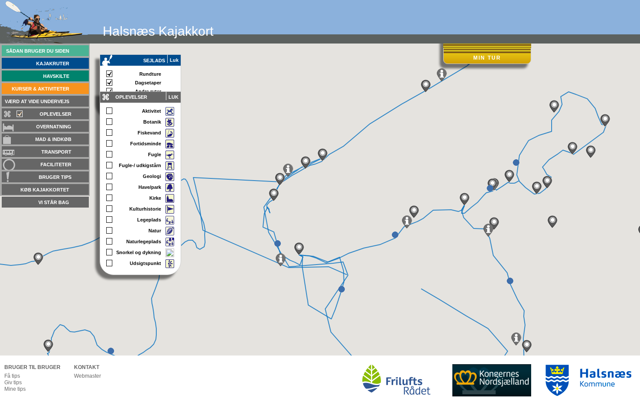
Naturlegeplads (143, 241)
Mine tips (15, 389)
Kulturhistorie (145, 208)
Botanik (152, 121)
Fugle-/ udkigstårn (140, 165)
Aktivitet (151, 111)
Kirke (155, 198)
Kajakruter (52, 63)
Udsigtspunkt (145, 263)
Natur (154, 230)
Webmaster (87, 376)
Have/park (149, 187)
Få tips (12, 376)
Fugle (154, 154)
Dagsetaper (148, 82)
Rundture (150, 74)
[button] (38, 258)
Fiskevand (149, 132)
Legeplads (149, 219)
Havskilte (56, 76)
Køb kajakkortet (44, 189)
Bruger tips (55, 177)
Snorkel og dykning (138, 252)
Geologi (152, 176)
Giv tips (13, 382)
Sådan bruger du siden (37, 51)
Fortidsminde (145, 143)
